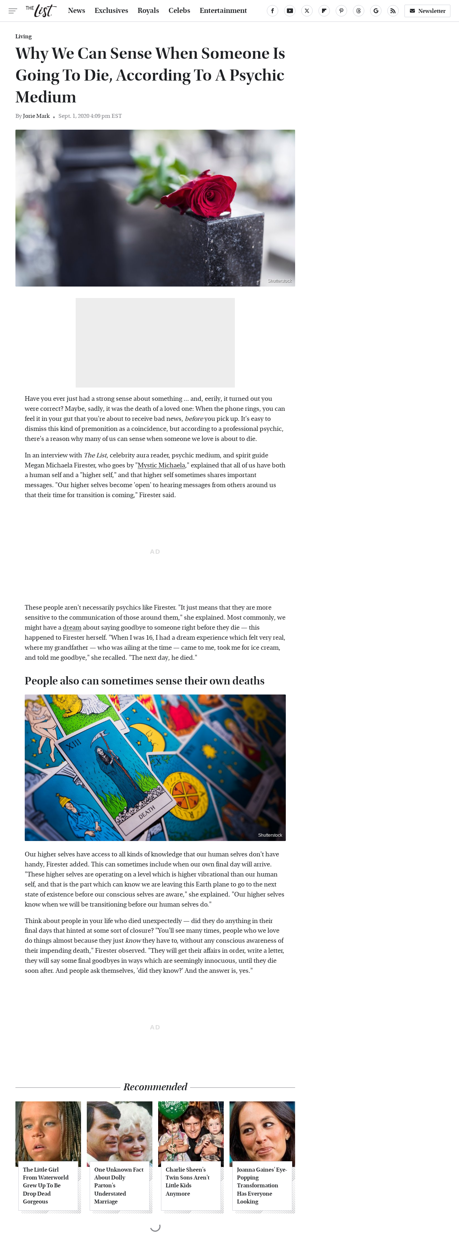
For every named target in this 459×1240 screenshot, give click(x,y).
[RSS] (393, 10)
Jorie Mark (36, 115)
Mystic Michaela (161, 465)
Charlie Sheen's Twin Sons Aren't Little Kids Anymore (187, 1181)
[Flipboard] (324, 10)
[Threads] (358, 10)
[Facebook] (272, 10)
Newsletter (432, 11)
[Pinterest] (341, 10)
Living (23, 36)
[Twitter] (307, 10)
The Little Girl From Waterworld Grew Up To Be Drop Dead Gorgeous (45, 1185)
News (76, 10)
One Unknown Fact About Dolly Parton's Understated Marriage (118, 1185)
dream (72, 627)
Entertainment (223, 10)
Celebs (179, 10)
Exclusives (111, 10)
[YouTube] (289, 10)
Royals (148, 10)
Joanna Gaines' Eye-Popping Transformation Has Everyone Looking (262, 1185)
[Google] (376, 10)
